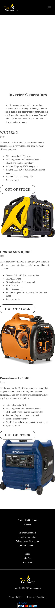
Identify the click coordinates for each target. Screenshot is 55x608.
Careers (27, 524)
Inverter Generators (27, 532)
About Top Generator (27, 520)
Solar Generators (27, 545)
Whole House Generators (27, 541)
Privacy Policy (15, 597)
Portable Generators (27, 537)
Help (27, 554)
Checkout (27, 562)
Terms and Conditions (36, 597)
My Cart (27, 558)
